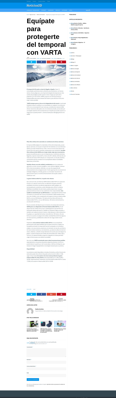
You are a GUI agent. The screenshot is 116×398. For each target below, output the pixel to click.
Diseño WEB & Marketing (87, 1)
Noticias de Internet (75, 78)
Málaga (72, 59)
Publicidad (29, 1)
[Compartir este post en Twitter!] (31, 62)
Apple (70, 10)
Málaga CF (73, 62)
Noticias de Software (75, 84)
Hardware (51, 10)
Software (64, 10)
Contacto (34, 1)
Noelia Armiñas (39, 309)
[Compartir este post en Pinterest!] (61, 62)
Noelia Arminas (33, 58)
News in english (74, 65)
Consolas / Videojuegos (33, 10)
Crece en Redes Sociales (88, 1)
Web (28, 372)
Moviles (58, 10)
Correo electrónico (31, 366)
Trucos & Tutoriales (75, 94)
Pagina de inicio (32, 14)
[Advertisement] (38, 129)
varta (34, 289)
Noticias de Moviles (75, 81)
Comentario (30, 347)
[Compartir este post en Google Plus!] (51, 62)
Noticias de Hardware (41, 14)
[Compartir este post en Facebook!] (41, 62)
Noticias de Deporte (75, 71)
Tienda (48, 1)
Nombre (29, 359)
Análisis (72, 52)
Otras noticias (74, 87)
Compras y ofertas (41, 1)
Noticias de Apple (75, 68)
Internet (43, 10)
